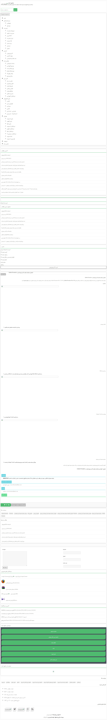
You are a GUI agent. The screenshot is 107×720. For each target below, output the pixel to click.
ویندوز (8, 25)
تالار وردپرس (50, 714)
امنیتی (5, 51)
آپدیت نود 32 (4, 252)
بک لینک (45, 717)
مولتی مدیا (6, 61)
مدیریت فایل (10, 93)
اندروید (3, 682)
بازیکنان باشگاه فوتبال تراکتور (7, 179)
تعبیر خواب (13, 682)
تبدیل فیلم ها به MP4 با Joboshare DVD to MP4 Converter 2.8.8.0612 (21, 610)
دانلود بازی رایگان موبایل (53, 637)
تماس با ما (6, 144)
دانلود (18, 682)
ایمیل (8, 48)
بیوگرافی (8, 682)
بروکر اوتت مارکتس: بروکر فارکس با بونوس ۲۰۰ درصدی (12, 185)
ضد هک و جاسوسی (11, 58)
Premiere (11, 513)
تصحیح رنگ (30, 513)
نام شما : (64, 549)
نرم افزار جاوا (10, 131)
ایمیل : (64, 556)
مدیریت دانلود (10, 33)
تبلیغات (5, 141)
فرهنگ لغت (10, 86)
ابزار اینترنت (10, 38)
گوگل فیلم (53, 643)
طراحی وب (9, 41)
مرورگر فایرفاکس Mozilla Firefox (13, 583)
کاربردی (6, 78)
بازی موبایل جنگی (53, 660)
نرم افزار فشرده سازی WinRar (12, 589)
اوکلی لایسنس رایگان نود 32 (7, 257)
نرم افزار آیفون (10, 129)
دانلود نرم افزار (72, 682)
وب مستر (9, 43)
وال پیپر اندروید (11, 139)
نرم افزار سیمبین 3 (11, 134)
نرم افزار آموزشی (11, 96)
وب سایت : (65, 563)
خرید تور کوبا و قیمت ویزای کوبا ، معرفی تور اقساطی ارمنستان (13, 165)
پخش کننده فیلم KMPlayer (11, 600)
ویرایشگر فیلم (10, 71)
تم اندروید (9, 136)
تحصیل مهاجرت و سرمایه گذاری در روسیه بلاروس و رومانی (12, 162)
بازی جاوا (9, 123)
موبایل (5, 116)
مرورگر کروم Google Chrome (21, 576)
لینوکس (9, 23)
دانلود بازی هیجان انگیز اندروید (50, 682)
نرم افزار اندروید (11, 126)
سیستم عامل (7, 20)
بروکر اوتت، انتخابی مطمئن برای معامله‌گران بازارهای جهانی (12, 169)
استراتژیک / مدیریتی (12, 113)
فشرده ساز (9, 81)
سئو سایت (3, 262)
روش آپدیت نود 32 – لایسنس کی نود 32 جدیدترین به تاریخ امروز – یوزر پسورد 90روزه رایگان (19, 189)
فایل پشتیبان (10, 83)
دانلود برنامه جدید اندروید (62, 682)
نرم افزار (78, 682)
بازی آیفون (9, 121)
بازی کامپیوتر (7, 98)
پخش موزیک (10, 73)
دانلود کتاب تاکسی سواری (6, 175)
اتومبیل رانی (10, 103)
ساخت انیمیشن (10, 63)
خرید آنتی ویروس (53, 267)
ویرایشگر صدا (10, 68)
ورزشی (8, 106)
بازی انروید (53, 654)
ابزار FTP (9, 36)
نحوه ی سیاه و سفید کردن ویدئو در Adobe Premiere (21, 272)
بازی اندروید (10, 118)
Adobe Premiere (4, 513)
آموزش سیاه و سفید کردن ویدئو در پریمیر (48, 513)
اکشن (8, 101)
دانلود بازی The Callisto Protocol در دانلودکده (10, 182)
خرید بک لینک (4, 203)
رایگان (2, 264)
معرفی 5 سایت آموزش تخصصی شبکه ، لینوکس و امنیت (12, 192)
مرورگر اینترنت (10, 31)
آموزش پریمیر (36, 513)
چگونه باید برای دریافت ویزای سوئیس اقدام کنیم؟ (11, 172)
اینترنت (6, 28)
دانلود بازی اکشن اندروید (26, 682)
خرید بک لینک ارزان (5, 249)
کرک (53, 648)
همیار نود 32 (4, 259)
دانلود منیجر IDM (14, 594)
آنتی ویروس (10, 53)
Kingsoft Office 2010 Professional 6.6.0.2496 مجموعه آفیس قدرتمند (20, 620)
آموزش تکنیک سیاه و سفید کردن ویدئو (65, 513)
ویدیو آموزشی (10, 66)
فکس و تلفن (10, 88)
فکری (8, 108)
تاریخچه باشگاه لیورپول (5, 155)
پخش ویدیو (9, 76)
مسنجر (8, 46)
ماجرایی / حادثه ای (11, 111)
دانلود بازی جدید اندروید (37, 682)
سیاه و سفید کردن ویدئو (97, 513)
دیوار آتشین (10, 56)
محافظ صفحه (10, 91)
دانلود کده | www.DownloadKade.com (12, 485)
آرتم (11, 614)
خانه (5, 18)
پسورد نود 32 (4, 254)
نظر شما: (4, 549)
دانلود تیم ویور (53, 631)
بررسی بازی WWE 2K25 (6, 158)
